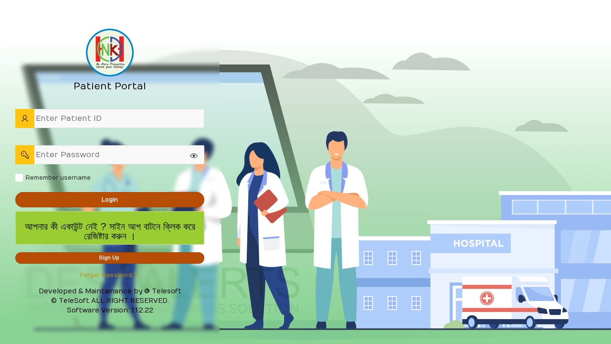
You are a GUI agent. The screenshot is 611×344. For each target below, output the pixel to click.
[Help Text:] (198, 177)
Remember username (58, 177)
